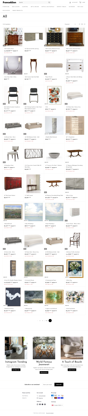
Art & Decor (35, 6)
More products (18, 10)
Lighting (25, 6)
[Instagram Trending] (16, 348)
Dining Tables (61, 6)
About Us (24, 398)
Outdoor (72, 6)
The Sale (80, 6)
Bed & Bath (15, 6)
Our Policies (25, 395)
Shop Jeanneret (44, 372)
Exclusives (6, 10)
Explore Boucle (72, 369)
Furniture (6, 6)
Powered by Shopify (50, 413)
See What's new (16, 369)
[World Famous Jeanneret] (44, 348)
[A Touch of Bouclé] (72, 348)
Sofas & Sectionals (48, 6)
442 (46, 320)
